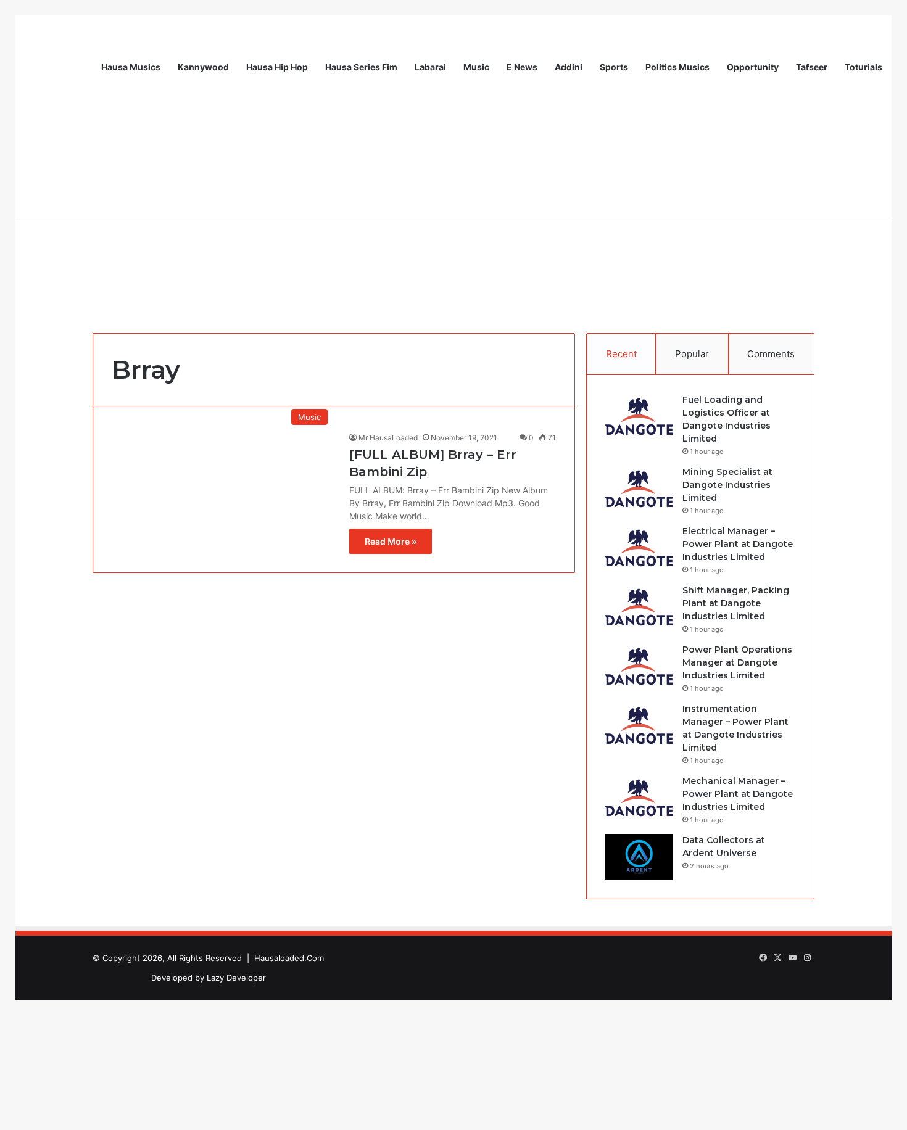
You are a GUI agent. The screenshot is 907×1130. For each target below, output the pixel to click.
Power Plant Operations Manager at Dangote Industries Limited (737, 662)
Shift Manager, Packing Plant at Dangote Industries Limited (735, 603)
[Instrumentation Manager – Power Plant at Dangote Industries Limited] (639, 726)
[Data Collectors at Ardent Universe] (639, 857)
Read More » (390, 541)
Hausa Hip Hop (277, 67)
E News (522, 67)
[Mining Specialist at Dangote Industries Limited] (639, 489)
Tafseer (811, 67)
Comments (771, 354)
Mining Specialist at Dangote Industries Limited (727, 484)
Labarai (430, 67)
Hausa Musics (130, 67)
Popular (692, 354)
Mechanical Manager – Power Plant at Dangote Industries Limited (737, 793)
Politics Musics (677, 67)
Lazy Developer (236, 978)
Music (476, 67)
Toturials (863, 67)
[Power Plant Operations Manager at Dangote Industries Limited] (639, 666)
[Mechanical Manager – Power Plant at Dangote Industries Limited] (639, 798)
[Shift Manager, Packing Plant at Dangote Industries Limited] (639, 607)
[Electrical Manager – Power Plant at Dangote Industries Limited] (639, 548)
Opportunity (753, 67)
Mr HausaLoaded (388, 437)
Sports (614, 67)
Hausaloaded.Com (289, 958)
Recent (621, 354)
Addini (568, 67)
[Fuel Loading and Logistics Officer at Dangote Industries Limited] (639, 417)
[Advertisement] (453, 222)
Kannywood (203, 67)
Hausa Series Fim (361, 67)
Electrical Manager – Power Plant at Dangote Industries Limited (737, 544)
